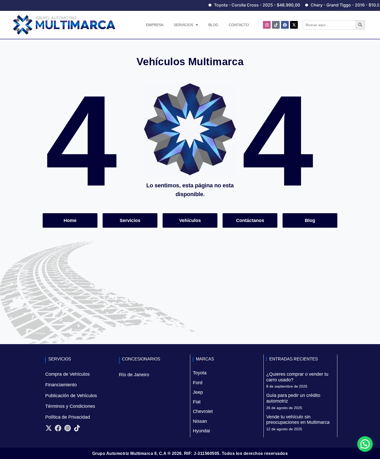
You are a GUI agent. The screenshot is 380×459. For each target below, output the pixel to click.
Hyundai (201, 430)
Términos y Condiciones (70, 406)
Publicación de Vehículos (71, 395)
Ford (197, 382)
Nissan (200, 421)
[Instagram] (267, 25)
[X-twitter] (294, 25)
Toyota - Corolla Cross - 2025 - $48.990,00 (246, 5)
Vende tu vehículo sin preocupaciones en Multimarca (298, 419)
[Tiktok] (276, 25)
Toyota (200, 372)
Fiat (197, 401)
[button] (365, 444)
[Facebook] (285, 25)
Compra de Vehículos (67, 374)
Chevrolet (203, 411)
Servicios (183, 25)
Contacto (239, 25)
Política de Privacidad (67, 417)
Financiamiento (61, 384)
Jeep (198, 392)
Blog (213, 25)
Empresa (154, 25)
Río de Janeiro (134, 374)
